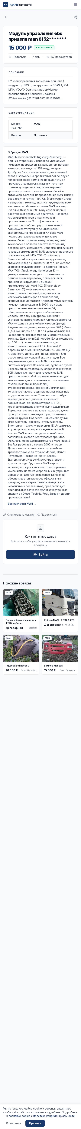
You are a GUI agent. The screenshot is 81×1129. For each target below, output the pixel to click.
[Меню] (75, 4)
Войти (43, 554)
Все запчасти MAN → (22, 503)
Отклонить (13, 1123)
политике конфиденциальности (54, 1115)
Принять (35, 1123)
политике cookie (19, 1115)
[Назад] (5, 17)
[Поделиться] (75, 17)
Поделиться (49, 514)
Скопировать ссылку (20, 514)
